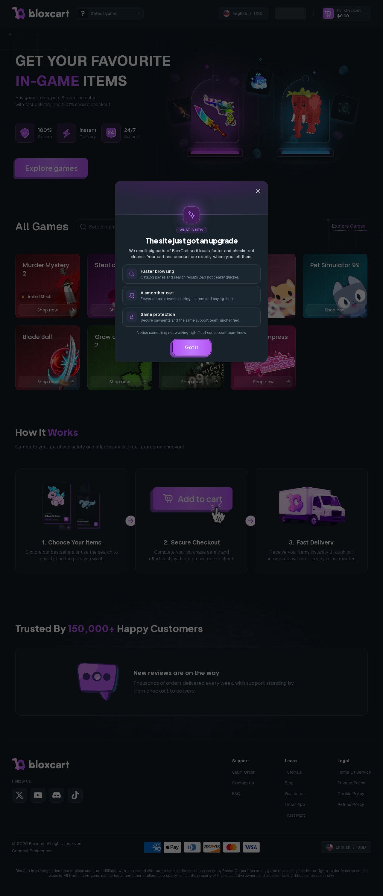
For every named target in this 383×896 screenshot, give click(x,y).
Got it (191, 347)
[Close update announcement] (257, 191)
